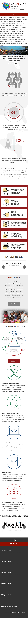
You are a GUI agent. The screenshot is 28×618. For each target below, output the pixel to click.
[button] (2, 50)
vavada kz (15, 43)
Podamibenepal (21, 613)
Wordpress (13, 613)
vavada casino (21, 19)
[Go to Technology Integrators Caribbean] (14, 524)
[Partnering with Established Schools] (14, 50)
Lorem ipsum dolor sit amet (14, 263)
